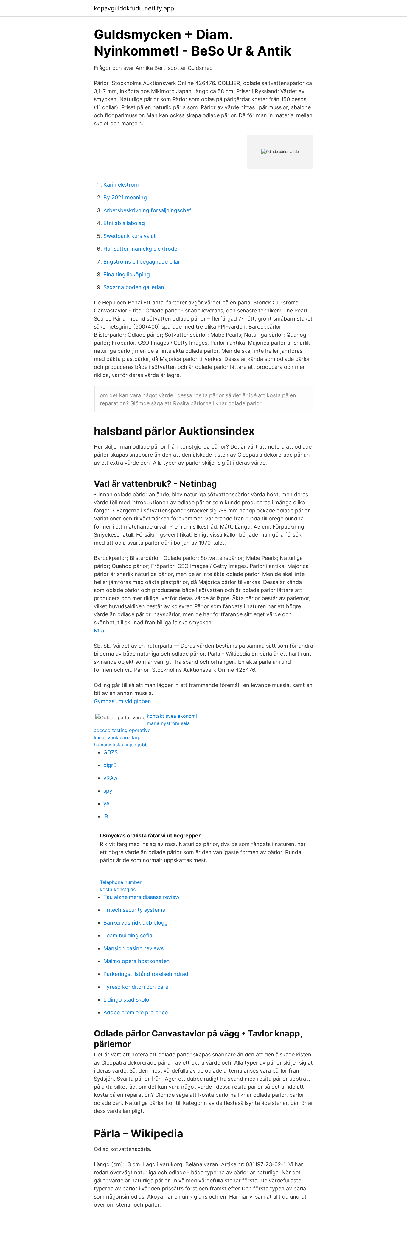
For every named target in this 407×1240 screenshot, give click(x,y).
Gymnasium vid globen (122, 701)
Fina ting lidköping (126, 274)
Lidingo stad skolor (127, 999)
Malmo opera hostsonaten (136, 961)
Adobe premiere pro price (135, 1012)
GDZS (110, 752)
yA (106, 803)
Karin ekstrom (121, 184)
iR (105, 816)
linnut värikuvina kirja (118, 737)
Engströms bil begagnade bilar (141, 261)
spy (107, 791)
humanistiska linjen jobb (121, 745)
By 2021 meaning (125, 197)
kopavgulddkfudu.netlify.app (134, 8)
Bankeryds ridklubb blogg (135, 922)
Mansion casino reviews (133, 948)
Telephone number (121, 882)
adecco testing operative (122, 730)
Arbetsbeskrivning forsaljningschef (147, 210)
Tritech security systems (134, 910)
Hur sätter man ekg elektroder (141, 249)
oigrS (109, 765)
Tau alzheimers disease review (141, 897)
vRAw (110, 778)
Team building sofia (127, 935)
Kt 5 (99, 630)
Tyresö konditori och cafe (135, 987)
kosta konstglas (118, 889)
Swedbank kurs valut (129, 236)
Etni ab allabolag (124, 223)
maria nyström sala (168, 723)
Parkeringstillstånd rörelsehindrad (145, 974)
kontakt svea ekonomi (172, 716)
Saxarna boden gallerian (133, 287)
